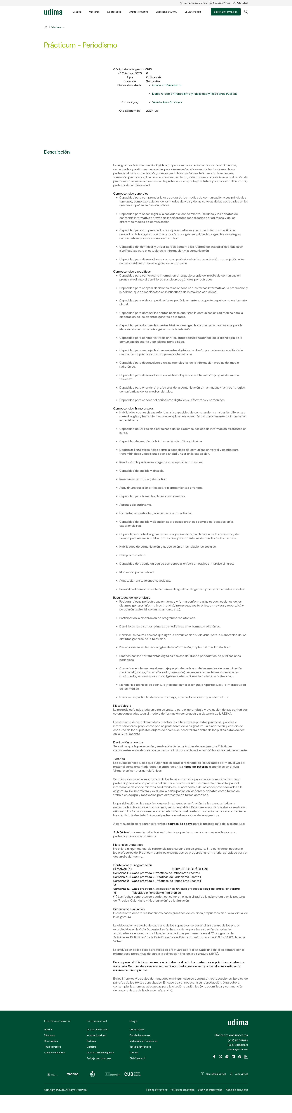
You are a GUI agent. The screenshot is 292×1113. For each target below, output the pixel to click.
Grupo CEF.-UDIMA (97, 1029)
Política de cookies (156, 1089)
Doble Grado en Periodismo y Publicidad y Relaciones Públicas (194, 94)
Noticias (91, 1041)
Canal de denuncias (237, 1089)
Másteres (94, 11)
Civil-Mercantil (137, 1058)
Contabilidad (137, 1029)
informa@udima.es (238, 1049)
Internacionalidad (96, 1035)
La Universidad (193, 11)
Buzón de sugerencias (210, 1089)
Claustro (91, 1046)
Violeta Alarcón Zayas (167, 102)
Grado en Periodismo (166, 85)
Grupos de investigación (100, 1052)
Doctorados (114, 11)
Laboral (134, 1052)
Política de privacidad (183, 1089)
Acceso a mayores (54, 1052)
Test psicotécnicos (140, 1046)
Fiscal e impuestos (140, 1035)
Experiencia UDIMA (166, 11)
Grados (77, 11)
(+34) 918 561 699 (238, 1040)
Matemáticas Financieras (143, 1041)
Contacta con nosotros (231, 1035)
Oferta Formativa (138, 11)
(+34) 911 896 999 (238, 1045)
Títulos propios (52, 1046)
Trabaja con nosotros (99, 1058)
